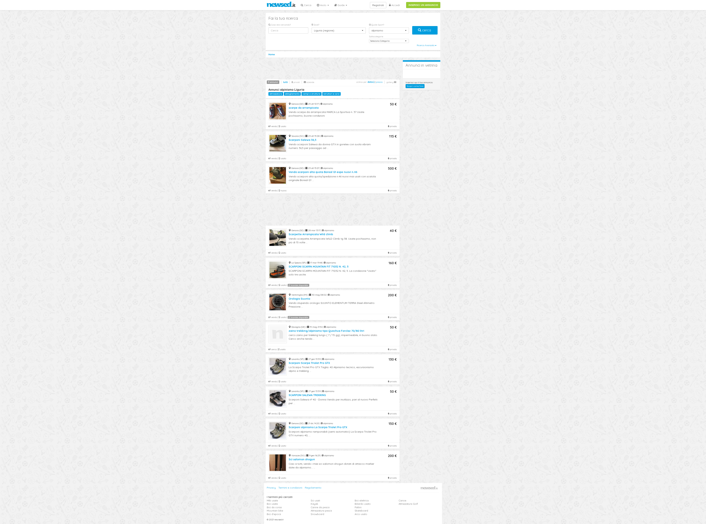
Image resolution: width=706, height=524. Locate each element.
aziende (310, 82)
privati (296, 82)
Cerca (307, 5)
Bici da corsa (274, 507)
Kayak (314, 503)
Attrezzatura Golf (408, 503)
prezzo (379, 82)
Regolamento (313, 487)
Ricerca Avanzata (426, 45)
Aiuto (323, 5)
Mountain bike (275, 510)
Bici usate (272, 503)
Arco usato (361, 514)
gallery (390, 82)
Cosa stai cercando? (280, 24)
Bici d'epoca (274, 514)
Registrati (378, 5)
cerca (426, 30)
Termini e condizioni (290, 487)
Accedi (395, 5)
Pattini (358, 507)
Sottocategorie (376, 36)
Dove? (316, 24)
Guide (341, 5)
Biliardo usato (363, 503)
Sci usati (315, 500)
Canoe (402, 500)
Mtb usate (272, 500)
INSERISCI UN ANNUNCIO (423, 4)
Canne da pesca (320, 507)
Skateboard (361, 510)
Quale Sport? (377, 24)
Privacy (271, 487)
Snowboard (317, 514)
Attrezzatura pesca (321, 510)
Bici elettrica (362, 500)
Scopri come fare (415, 86)
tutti (285, 82)
